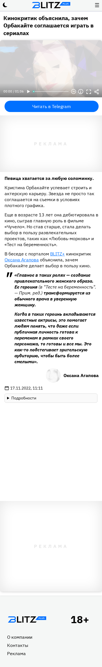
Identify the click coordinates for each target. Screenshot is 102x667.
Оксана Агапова (22, 260)
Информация (81, 92)
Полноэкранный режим (89, 92)
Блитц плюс (51, 5)
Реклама (16, 653)
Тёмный (5, 5)
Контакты (17, 645)
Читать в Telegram (51, 106)
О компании (19, 637)
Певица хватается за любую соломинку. (49, 178)
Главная (27, 619)
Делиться (97, 92)
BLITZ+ (57, 254)
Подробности (23, 398)
